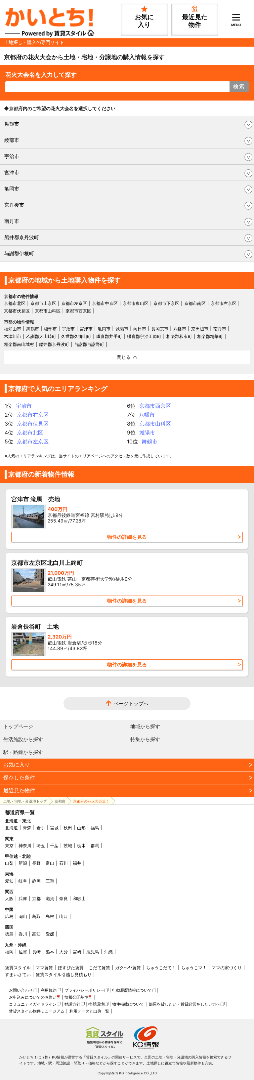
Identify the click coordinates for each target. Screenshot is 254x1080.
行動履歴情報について (132, 990)
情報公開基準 (76, 997)
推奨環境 (96, 1004)
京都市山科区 (48, 310)
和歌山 (79, 898)
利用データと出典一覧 (89, 1011)
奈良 (63, 898)
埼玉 (40, 845)
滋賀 (50, 898)
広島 (9, 916)
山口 (63, 916)
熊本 (50, 951)
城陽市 (121, 328)
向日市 (139, 328)
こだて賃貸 (99, 967)
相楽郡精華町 (210, 336)
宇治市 (11, 156)
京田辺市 (199, 328)
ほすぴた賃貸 (71, 967)
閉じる (124, 357)
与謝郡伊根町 (19, 253)
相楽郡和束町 (179, 336)
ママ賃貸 (44, 967)
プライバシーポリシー (84, 990)
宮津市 (11, 172)
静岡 (36, 881)
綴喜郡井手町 (109, 336)
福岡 (9, 951)
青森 (27, 827)
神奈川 (25, 845)
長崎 (36, 951)
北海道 (11, 827)
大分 (63, 951)
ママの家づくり (227, 967)
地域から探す (145, 726)
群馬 (95, 845)
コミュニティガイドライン (33, 1004)
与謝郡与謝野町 (89, 344)
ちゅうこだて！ (161, 967)
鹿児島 (92, 951)
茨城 (68, 845)
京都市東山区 (135, 303)
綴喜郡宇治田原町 (144, 336)
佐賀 (23, 951)
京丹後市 (14, 205)
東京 (9, 845)
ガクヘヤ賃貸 (128, 967)
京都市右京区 (223, 303)
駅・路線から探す (23, 752)
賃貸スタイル (18, 967)
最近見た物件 (19, 790)
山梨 (9, 863)
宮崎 (77, 951)
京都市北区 (14, 303)
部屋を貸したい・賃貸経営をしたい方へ (184, 1004)
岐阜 (23, 881)
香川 (23, 933)
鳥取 (36, 916)
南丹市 (11, 221)
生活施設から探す (23, 739)
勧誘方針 (72, 1004)
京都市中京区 (105, 303)
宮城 (54, 827)
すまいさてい (18, 974)
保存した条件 (19, 777)
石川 (63, 863)
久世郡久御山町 (76, 336)
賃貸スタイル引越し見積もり (64, 974)
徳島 (9, 933)
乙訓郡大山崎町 (41, 336)
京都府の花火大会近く (91, 801)
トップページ (18, 726)
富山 (50, 863)
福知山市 (12, 328)
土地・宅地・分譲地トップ (25, 801)
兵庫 (23, 898)
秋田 (68, 827)
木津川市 (12, 336)
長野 (36, 863)
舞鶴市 (11, 124)
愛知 (9, 881)
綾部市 (11, 140)
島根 (50, 916)
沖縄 (108, 951)
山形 (81, 827)
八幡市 (179, 328)
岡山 (23, 916)
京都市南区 (195, 303)
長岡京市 (159, 328)
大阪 (9, 898)
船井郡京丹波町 (21, 237)
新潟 (23, 863)
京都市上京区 (43, 303)
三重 (50, 881)
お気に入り (16, 764)
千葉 (54, 845)
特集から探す (145, 739)
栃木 (81, 845)
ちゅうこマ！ (194, 967)
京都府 (60, 801)
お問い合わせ (21, 990)
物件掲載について (128, 1004)
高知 (36, 933)
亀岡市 (11, 189)
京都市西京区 (78, 310)
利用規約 (49, 990)
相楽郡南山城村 (19, 344)
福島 (95, 827)
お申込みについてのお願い (33, 997)
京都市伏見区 (17, 310)
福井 (77, 863)
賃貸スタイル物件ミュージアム (36, 1011)
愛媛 (50, 933)
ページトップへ (131, 703)
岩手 (40, 827)
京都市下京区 (166, 303)
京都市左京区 (74, 303)
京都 (36, 898)
